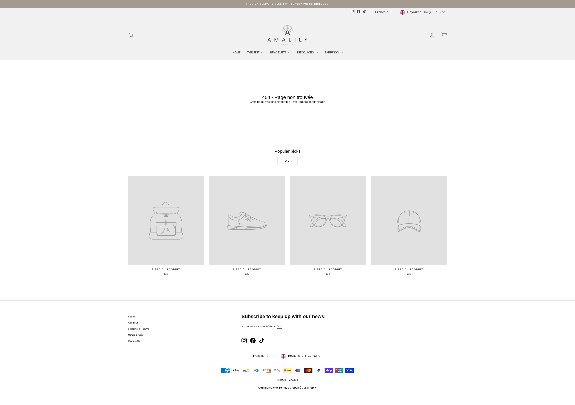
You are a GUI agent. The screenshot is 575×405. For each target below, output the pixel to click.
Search (132, 316)
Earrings (332, 52)
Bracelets (278, 52)
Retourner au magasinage (308, 101)
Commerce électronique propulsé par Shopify (287, 387)
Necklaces (305, 52)
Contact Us (134, 341)
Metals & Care (136, 335)
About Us (133, 322)
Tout (287, 160)
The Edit (253, 52)
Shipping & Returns (138, 329)
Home (236, 52)
